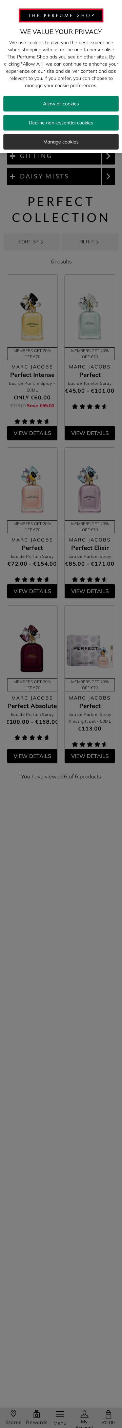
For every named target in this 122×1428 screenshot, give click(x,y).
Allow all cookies (61, 104)
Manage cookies (61, 142)
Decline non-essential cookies (61, 123)
